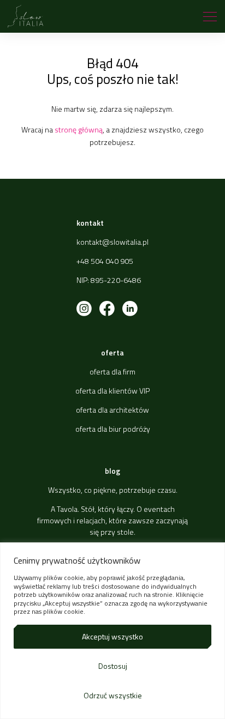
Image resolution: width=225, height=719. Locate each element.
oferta (112, 352)
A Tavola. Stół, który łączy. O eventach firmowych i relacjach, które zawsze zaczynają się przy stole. (112, 520)
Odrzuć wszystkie (113, 695)
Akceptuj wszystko (112, 636)
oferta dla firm (112, 371)
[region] (112, 630)
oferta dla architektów (112, 409)
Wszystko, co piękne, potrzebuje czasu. (112, 490)
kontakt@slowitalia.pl (112, 241)
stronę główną (79, 129)
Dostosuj (112, 666)
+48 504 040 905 (104, 261)
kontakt (90, 222)
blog (112, 470)
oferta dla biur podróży (112, 428)
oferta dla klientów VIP (112, 390)
